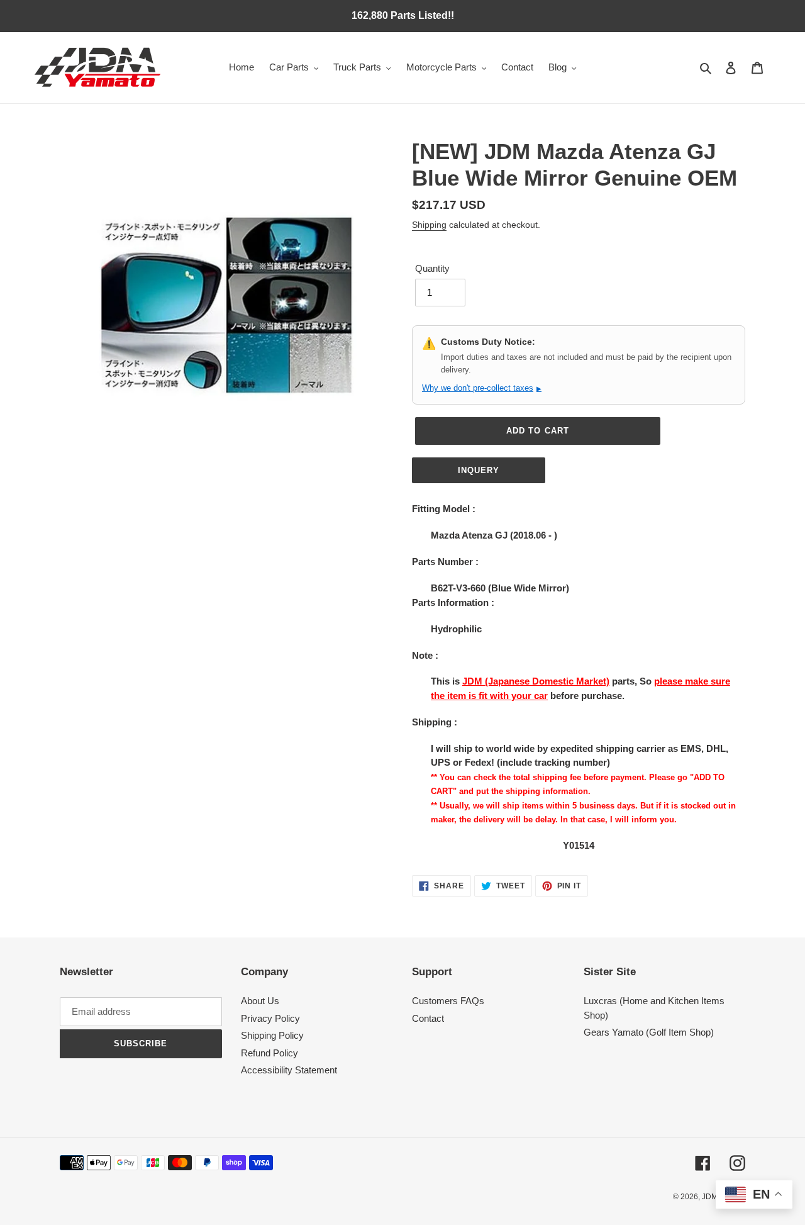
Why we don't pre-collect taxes (481, 388)
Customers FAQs (448, 1000)
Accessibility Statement (289, 1070)
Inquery (478, 470)
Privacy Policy (270, 1018)
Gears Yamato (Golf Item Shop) (649, 1032)
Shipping (429, 225)
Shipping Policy (272, 1035)
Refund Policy (269, 1053)
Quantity (432, 268)
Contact (428, 1018)
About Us (260, 1000)
